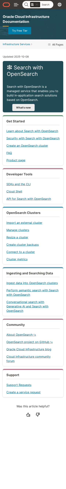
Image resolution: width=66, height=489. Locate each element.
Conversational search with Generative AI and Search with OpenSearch (27, 306)
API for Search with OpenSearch (28, 199)
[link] (35, 4)
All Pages (57, 44)
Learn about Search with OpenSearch (32, 131)
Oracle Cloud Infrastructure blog (28, 349)
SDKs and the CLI (18, 184)
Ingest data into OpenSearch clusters (32, 283)
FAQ (9, 153)
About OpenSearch (19, 334)
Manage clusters (17, 230)
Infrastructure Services (16, 44)
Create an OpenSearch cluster (27, 145)
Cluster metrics (16, 259)
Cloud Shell (14, 191)
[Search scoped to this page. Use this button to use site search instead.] (37, 4)
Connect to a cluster (20, 252)
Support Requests (18, 385)
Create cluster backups (22, 244)
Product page (15, 160)
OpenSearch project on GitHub (27, 342)
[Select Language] (59, 4)
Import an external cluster (24, 222)
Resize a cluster (17, 237)
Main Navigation (16, 4)
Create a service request (23, 392)
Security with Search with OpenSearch (33, 138)
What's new (23, 107)
